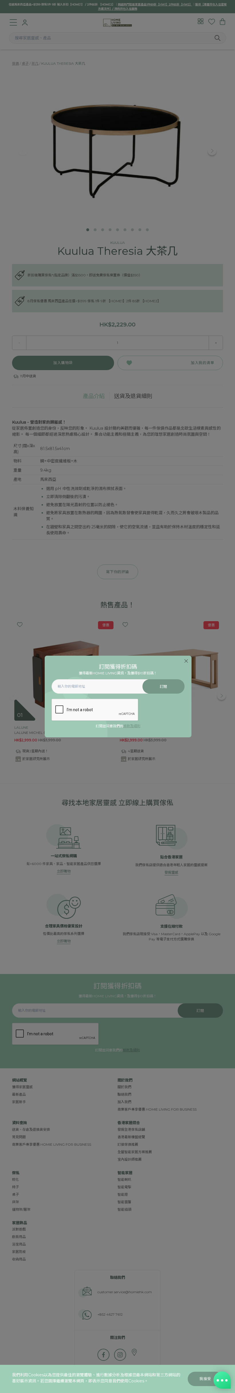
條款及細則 (131, 726)
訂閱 (163, 686)
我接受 (205, 1379)
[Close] (186, 661)
